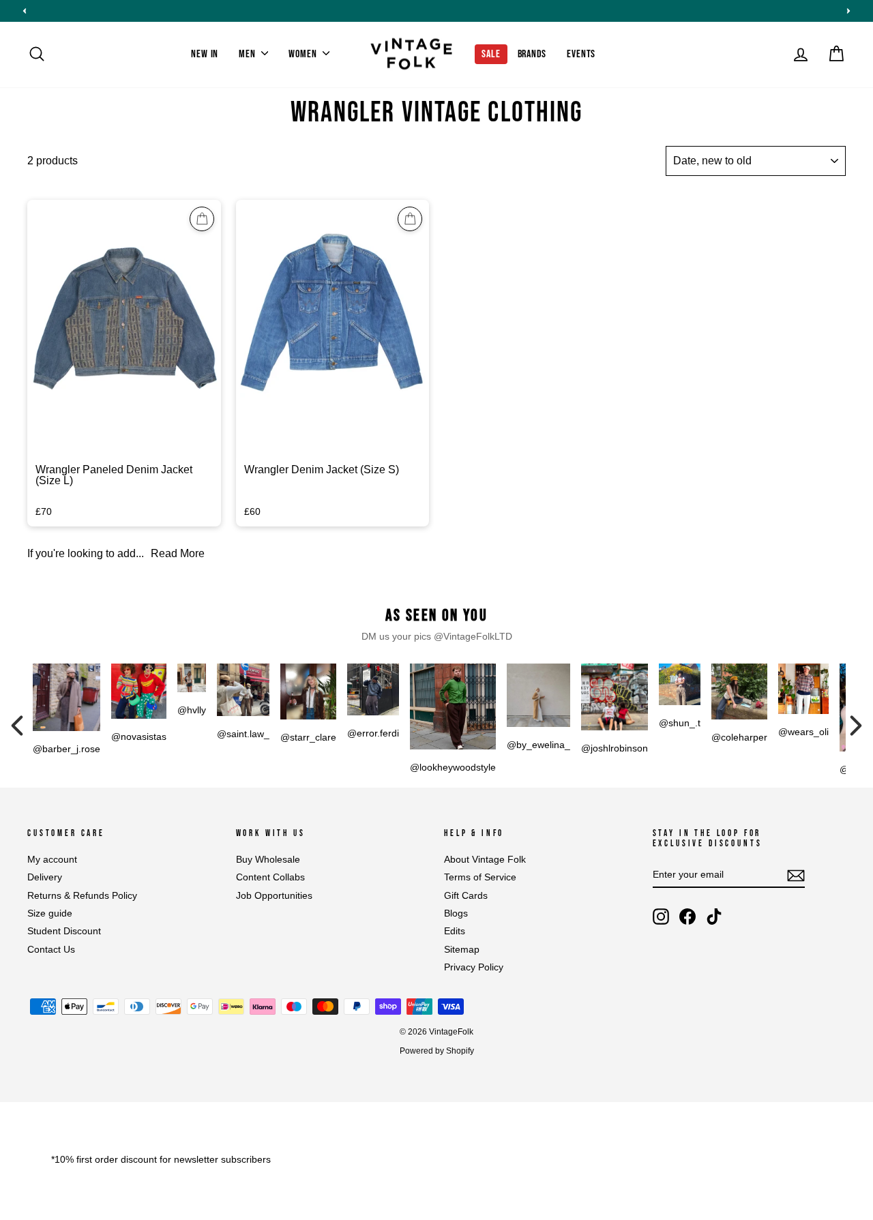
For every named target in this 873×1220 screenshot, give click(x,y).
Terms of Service (480, 877)
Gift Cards (466, 896)
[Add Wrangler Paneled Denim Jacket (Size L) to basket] (202, 219)
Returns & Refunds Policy (82, 896)
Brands (532, 54)
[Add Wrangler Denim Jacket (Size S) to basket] (410, 219)
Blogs (456, 913)
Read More (178, 553)
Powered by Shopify (437, 1051)
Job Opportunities (274, 896)
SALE (491, 54)
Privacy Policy (473, 967)
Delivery (44, 877)
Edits (454, 931)
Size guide (49, 913)
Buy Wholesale (268, 859)
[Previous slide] (24, 11)
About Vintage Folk (485, 859)
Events (581, 54)
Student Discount (64, 931)
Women (303, 54)
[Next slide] (848, 11)
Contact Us (51, 949)
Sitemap (461, 949)
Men (248, 54)
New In (204, 54)
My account (52, 859)
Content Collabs (270, 877)
